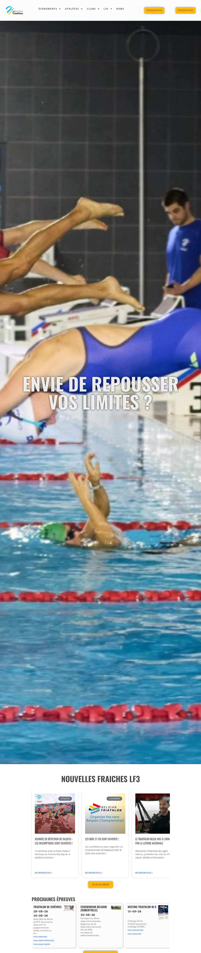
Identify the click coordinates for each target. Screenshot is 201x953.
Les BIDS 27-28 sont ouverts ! (102, 839)
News (120, 8)
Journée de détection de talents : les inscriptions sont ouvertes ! (54, 841)
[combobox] (145, 10)
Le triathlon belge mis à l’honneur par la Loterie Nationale (155, 841)
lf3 (106, 8)
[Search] (155, 10)
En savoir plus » (43, 873)
